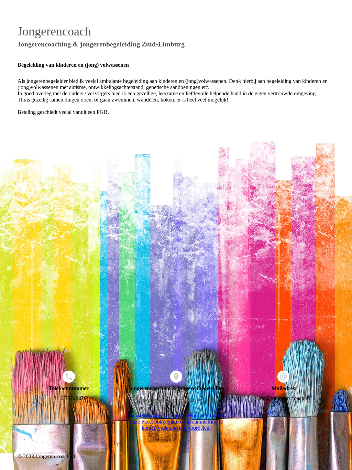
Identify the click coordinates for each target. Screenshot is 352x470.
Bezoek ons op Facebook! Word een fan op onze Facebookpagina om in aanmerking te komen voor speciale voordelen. (176, 422)
